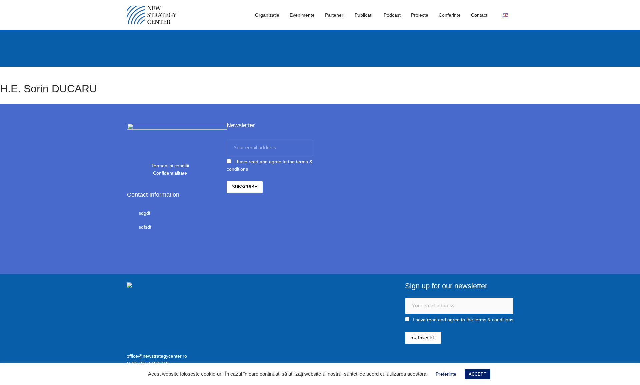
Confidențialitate (170, 173)
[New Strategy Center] (162, 286)
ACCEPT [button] (477, 374)
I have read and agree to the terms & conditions (463, 319)
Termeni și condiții (170, 165)
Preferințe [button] (446, 374)
